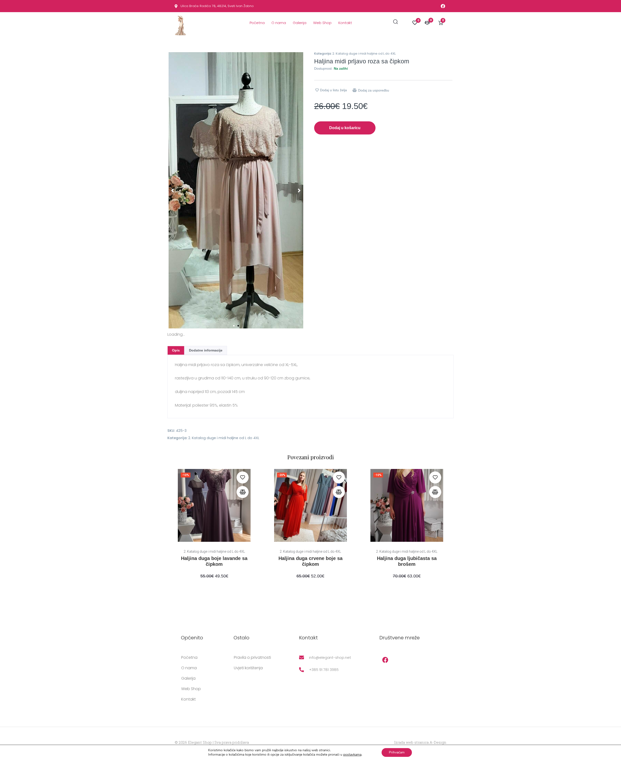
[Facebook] (385, 660)
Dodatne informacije (205, 350)
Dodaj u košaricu (344, 128)
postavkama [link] (352, 754)
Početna (257, 22)
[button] (172, 190)
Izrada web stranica (411, 742)
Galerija (299, 22)
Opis (176, 350)
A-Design (438, 742)
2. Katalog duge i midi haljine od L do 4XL (364, 53)
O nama (278, 22)
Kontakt (345, 22)
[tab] (175, 350)
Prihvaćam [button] (397, 752)
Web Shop (322, 22)
